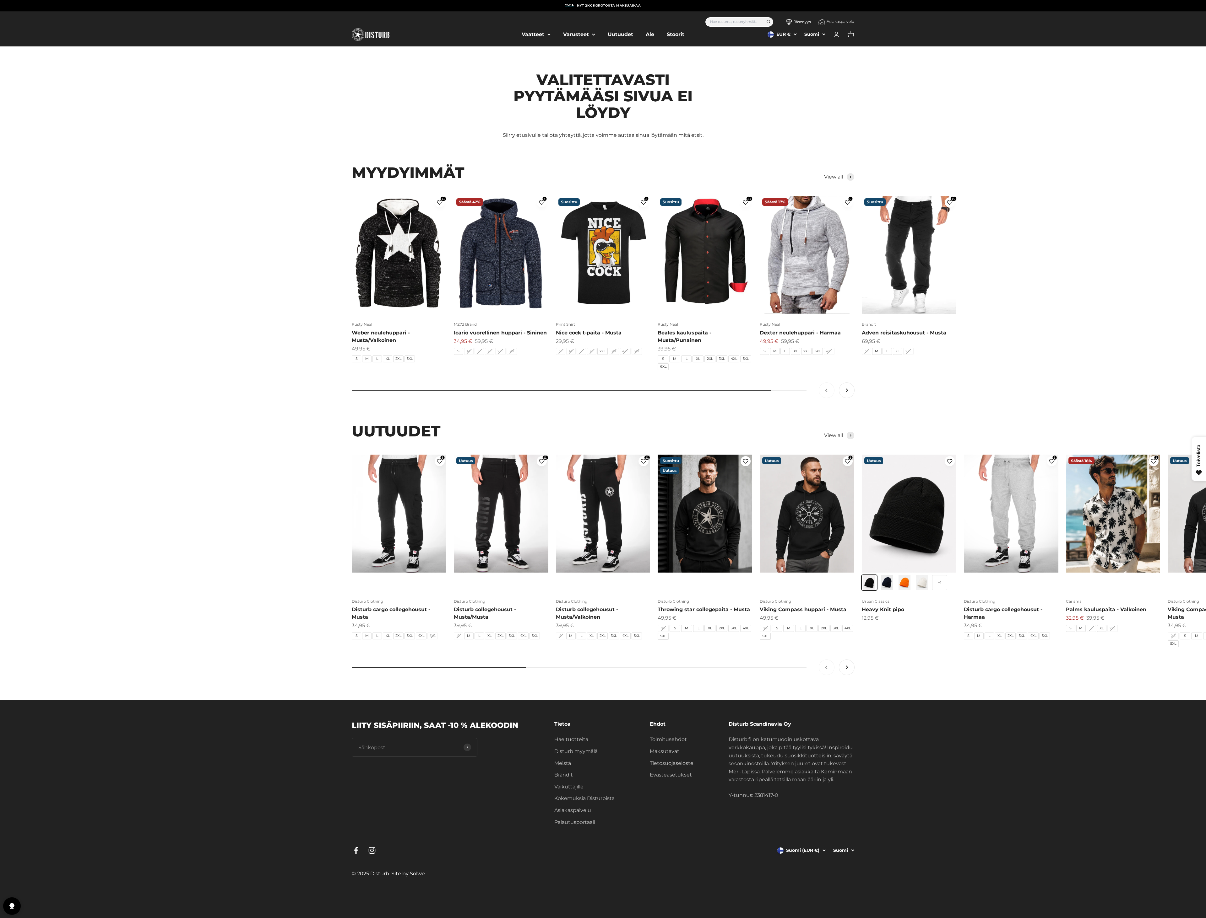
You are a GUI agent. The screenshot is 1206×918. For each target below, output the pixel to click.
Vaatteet (533, 34)
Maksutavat (664, 751)
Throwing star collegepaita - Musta (704, 609)
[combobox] (734, 22)
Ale (650, 34)
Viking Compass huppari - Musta (803, 609)
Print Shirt (565, 324)
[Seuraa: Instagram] (372, 850)
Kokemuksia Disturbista (584, 798)
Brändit (563, 775)
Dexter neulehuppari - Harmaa (800, 333)
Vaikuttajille (569, 787)
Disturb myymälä (576, 751)
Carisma (1074, 601)
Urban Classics (875, 601)
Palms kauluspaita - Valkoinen (1106, 609)
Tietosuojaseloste (671, 763)
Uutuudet (620, 34)
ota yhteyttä (565, 135)
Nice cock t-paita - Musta (589, 333)
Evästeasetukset (671, 775)
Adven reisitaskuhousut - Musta (904, 333)
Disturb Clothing (367, 601)
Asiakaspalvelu (840, 21)
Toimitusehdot (668, 739)
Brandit (869, 324)
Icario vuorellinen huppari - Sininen (500, 333)
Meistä (562, 763)
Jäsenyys (802, 21)
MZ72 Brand (465, 324)
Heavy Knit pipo (883, 609)
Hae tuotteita (571, 739)
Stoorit (675, 34)
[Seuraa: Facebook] (356, 850)
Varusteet (576, 34)
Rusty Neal (362, 324)
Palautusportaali (574, 822)
